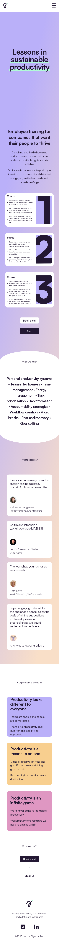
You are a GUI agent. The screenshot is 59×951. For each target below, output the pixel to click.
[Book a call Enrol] (29, 5)
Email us (29, 875)
